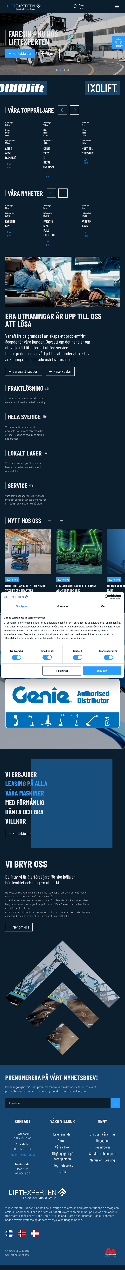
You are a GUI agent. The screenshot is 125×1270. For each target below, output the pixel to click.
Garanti (62, 1140)
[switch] (47, 657)
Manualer (96, 1160)
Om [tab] (103, 606)
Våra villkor (62, 1147)
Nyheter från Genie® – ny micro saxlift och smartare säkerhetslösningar (25, 590)
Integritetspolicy (62, 1165)
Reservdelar (102, 1147)
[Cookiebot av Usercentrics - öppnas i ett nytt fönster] (107, 596)
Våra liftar (108, 1134)
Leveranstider (62, 1134)
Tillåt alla (102, 670)
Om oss (94, 1134)
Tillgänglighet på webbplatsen (62, 1156)
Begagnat (102, 1140)
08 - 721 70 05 (22, 1148)
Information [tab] (62, 606)
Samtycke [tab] (21, 606)
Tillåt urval (62, 670)
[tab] (57, 70)
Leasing (109, 1160)
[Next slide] (74, 110)
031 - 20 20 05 (22, 1138)
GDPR (62, 1171)
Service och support (102, 1153)
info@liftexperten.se (23, 1154)
